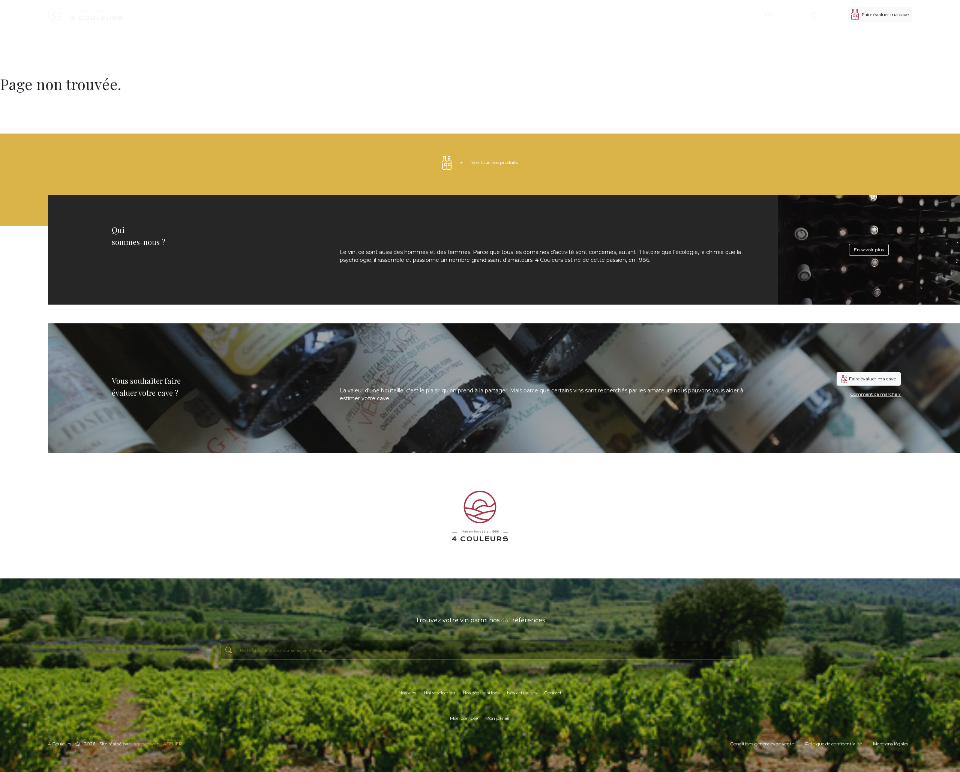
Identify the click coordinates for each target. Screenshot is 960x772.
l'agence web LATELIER (156, 743)
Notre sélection (647, 14)
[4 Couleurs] (85, 14)
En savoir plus (869, 249)
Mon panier (497, 718)
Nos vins (619, 14)
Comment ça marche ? (875, 394)
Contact (750, 14)
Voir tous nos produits (489, 162)
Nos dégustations (685, 14)
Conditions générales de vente (762, 743)
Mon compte (464, 718)
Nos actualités (722, 14)
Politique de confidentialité (833, 743)
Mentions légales (890, 743)
